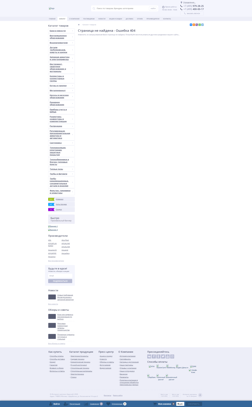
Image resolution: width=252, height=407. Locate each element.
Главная (52, 19)
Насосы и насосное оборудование (59, 96)
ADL (49, 240)
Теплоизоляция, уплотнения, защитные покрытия (58, 151)
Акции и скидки (115, 19)
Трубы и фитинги (58, 174)
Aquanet (65, 250)
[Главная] (79, 24)
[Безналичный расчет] (171, 377)
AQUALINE (66, 243)
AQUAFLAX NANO (52, 244)
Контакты (167, 19)
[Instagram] (172, 356)
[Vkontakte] (149, 356)
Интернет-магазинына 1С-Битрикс (192, 395)
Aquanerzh (52, 250)
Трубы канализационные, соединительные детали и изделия (59, 182)
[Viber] (197, 25)
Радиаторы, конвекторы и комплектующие (58, 119)
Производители (152, 19)
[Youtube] (168, 356)
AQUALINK (66, 247)
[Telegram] (202, 25)
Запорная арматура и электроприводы (59, 58)
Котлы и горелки (58, 85)
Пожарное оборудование (57, 103)
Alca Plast (65, 240)
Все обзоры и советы (56, 343)
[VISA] (151, 366)
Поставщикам (88, 19)
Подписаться (60, 281)
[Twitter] (163, 356)
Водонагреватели (59, 42)
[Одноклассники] (194, 25)
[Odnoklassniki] (158, 356)
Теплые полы (56, 169)
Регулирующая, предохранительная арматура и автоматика (60, 134)
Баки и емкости (58, 30)
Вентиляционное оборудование (58, 36)
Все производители (56, 261)
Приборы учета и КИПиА (58, 110)
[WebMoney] (170, 366)
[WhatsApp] (199, 25)
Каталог (62, 19)
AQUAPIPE (52, 253)
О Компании (74, 19)
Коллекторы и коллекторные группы (57, 78)
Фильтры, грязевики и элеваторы (60, 191)
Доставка (129, 19)
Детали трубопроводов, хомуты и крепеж (58, 49)
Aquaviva (51, 256)
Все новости (53, 304)
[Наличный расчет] (161, 377)
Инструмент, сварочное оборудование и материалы (58, 68)
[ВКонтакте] (191, 25)
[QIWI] (193, 366)
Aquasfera (65, 253)
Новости (101, 19)
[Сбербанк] (151, 376)
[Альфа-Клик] (193, 371)
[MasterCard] (161, 366)
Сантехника (56, 143)
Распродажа (56, 126)
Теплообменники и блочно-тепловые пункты (59, 161)
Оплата (140, 19)
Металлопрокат (58, 90)
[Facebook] (154, 356)
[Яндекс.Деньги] (182, 366)
